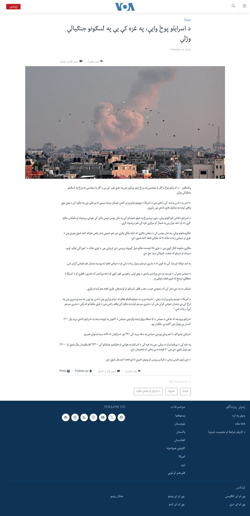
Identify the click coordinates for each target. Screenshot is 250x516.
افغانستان (179, 440)
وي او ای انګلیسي (235, 496)
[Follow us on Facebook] (121, 417)
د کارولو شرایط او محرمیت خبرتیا (226, 432)
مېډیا (187, 20)
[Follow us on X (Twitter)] (112, 417)
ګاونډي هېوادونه (176, 448)
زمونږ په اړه (238, 416)
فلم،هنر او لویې (176, 473)
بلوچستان (179, 424)
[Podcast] (75, 417)
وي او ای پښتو (176, 496)
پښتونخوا (180, 416)
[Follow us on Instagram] (93, 417)
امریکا (182, 457)
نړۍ (183, 465)
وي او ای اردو (176, 505)
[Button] (95, 61)
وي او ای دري (237, 505)
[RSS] (84, 417)
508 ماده (240, 424)
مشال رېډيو (116, 496)
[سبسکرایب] (65, 417)
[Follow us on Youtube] (102, 417)
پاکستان (180, 432)
